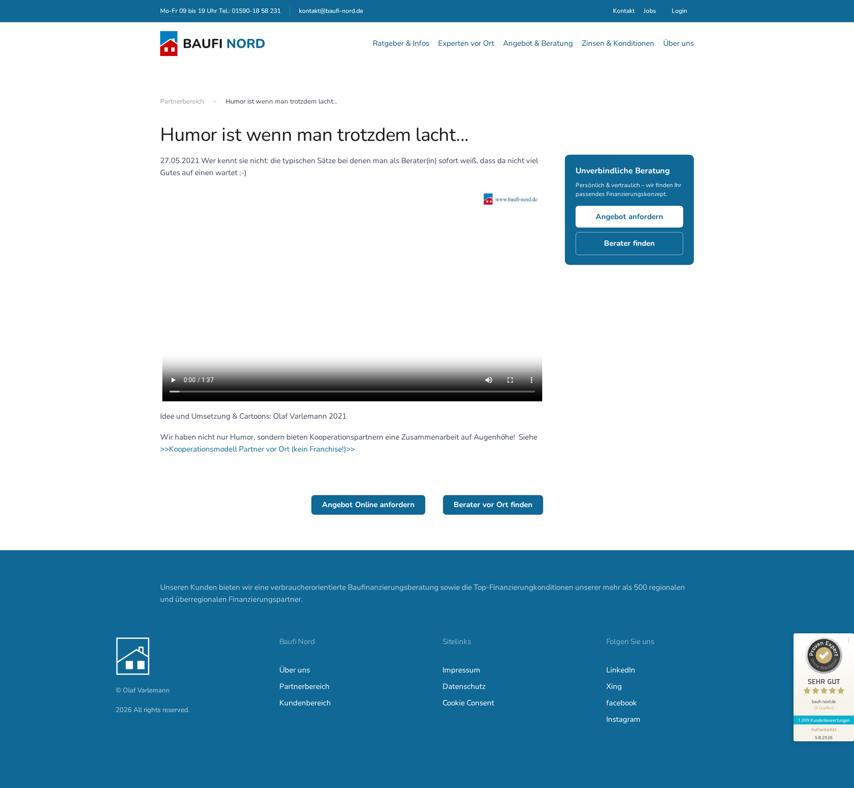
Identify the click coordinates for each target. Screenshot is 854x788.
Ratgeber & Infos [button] (401, 43)
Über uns (294, 670)
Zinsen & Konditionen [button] (618, 43)
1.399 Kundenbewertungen (824, 720)
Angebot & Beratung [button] (538, 43)
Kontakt (624, 11)
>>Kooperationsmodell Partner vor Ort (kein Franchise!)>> (257, 449)
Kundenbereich (305, 703)
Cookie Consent (468, 703)
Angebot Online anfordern (368, 505)
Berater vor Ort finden (493, 505)
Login (679, 11)
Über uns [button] (678, 43)
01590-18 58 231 (256, 11)
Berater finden (629, 244)
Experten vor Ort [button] (466, 43)
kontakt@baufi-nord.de (331, 11)
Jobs (650, 11)
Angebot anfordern (629, 217)
